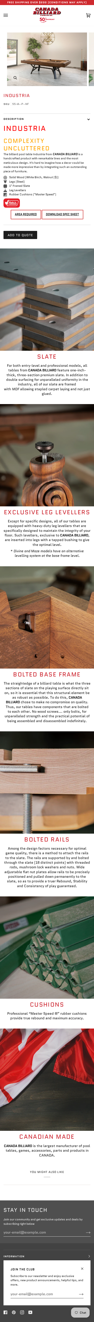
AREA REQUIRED (26, 214)
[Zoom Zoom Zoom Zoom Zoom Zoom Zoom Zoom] (47, 59)
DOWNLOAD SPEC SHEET (62, 214)
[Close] (84, 1266)
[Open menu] (10, 15)
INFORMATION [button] (13, 1256)
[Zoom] (15, 78)
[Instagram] (22, 1312)
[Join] (78, 1294)
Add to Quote (20, 235)
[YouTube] (30, 1312)
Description (13, 119)
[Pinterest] (14, 1312)
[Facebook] (5, 1312)
